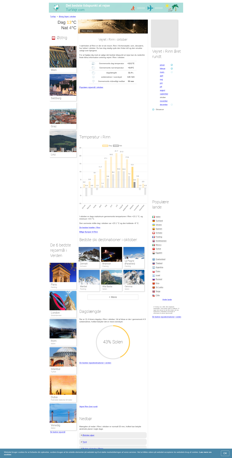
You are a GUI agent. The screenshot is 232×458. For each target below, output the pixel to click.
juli (161, 87)
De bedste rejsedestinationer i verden (95, 363)
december (164, 105)
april (161, 76)
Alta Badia (107, 286)
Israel (158, 275)
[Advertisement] (113, 109)
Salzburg (56, 98)
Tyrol (85, 442)
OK (225, 453)
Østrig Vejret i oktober (67, 17)
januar (162, 65)
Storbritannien (56, 315)
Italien (53, 344)
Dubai (54, 397)
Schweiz (159, 233)
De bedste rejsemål (57, 432)
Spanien (159, 229)
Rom (54, 340)
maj (161, 79)
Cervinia (128, 286)
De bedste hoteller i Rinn (89, 227)
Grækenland (160, 259)
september (164, 94)
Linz (53, 154)
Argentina (159, 267)
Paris (54, 284)
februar (162, 69)
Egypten (159, 253)
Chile (158, 295)
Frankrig (54, 287)
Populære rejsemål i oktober (91, 87)
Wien (54, 70)
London (55, 312)
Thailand (159, 263)
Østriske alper (88, 435)
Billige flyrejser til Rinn (88, 232)
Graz (54, 126)
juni (161, 83)
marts (162, 72)
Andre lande (167, 300)
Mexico (158, 245)
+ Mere (113, 297)
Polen (158, 271)
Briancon (106, 263)
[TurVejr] (116, 13)
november (164, 101)
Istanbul (55, 369)
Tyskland (159, 221)
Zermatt (84, 263)
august (162, 90)
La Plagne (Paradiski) (130, 262)
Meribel (83, 286)
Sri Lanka (159, 287)
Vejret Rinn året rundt (88, 406)
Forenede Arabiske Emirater (61, 400)
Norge (158, 291)
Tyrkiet (53, 372)
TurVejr (53, 17)
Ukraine (159, 225)
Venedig (55, 425)
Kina (157, 283)
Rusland (159, 279)
